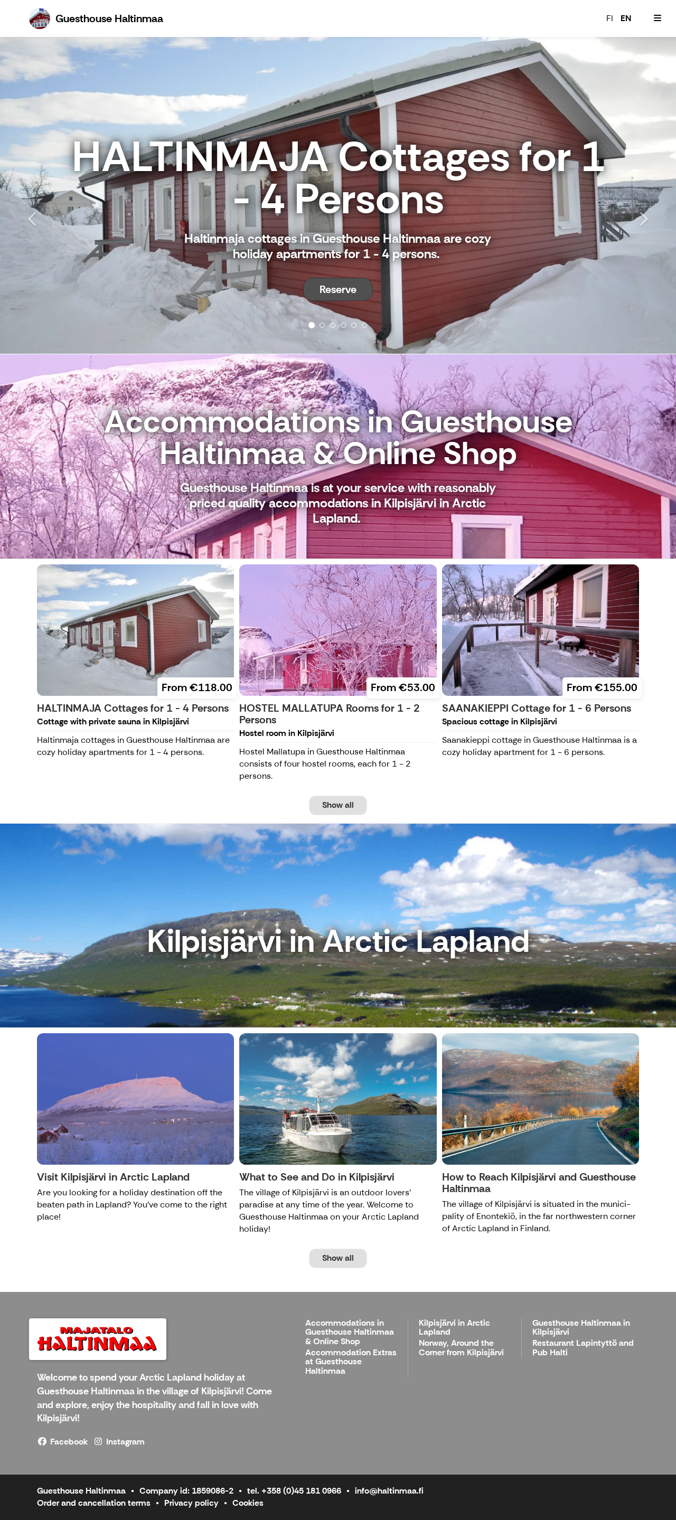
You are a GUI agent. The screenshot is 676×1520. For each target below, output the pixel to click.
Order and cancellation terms (94, 1502)
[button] (50, 195)
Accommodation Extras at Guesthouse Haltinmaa (351, 1362)
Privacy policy (191, 1502)
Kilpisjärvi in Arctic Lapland (454, 1328)
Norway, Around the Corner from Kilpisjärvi (461, 1348)
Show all (338, 804)
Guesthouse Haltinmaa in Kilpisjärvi (581, 1328)
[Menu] (657, 18)
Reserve (338, 289)
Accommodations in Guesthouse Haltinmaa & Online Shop (349, 1332)
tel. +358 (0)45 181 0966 (294, 1490)
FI (609, 18)
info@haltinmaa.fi (389, 1490)
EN (626, 18)
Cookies (248, 1502)
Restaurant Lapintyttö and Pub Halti (583, 1348)
